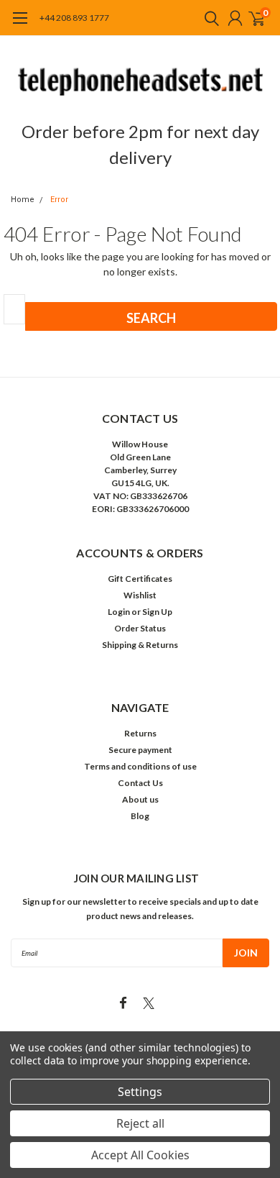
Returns (140, 733)
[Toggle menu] (19, 25)
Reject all (140, 1123)
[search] (208, 18)
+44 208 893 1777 (74, 17)
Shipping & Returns (140, 644)
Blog (140, 816)
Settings (140, 1092)
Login (119, 611)
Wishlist (140, 595)
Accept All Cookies (140, 1155)
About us (140, 799)
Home (22, 199)
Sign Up (157, 611)
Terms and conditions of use (140, 766)
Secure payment (140, 749)
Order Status (140, 628)
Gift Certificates (140, 578)
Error (59, 199)
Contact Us (140, 782)
